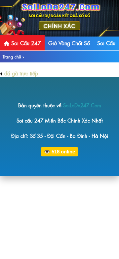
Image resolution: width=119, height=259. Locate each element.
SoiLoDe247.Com (82, 105)
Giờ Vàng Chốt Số (69, 43)
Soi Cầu (106, 43)
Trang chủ (12, 56)
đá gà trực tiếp (21, 73)
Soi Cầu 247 (25, 43)
